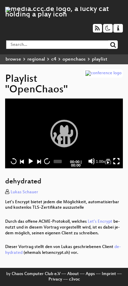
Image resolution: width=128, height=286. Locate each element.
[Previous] (22, 161)
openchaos (74, 59)
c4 (53, 59)
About (73, 274)
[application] (64, 133)
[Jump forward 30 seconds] (47, 161)
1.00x (100, 161)
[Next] (38, 161)
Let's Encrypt (100, 221)
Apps (90, 274)
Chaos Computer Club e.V (36, 274)
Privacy (55, 279)
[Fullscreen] (116, 161)
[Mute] (91, 161)
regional (36, 59)
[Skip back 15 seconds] (14, 161)
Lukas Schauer (24, 192)
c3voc (74, 279)
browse (13, 59)
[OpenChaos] (108, 161)
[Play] (64, 133)
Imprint (109, 274)
